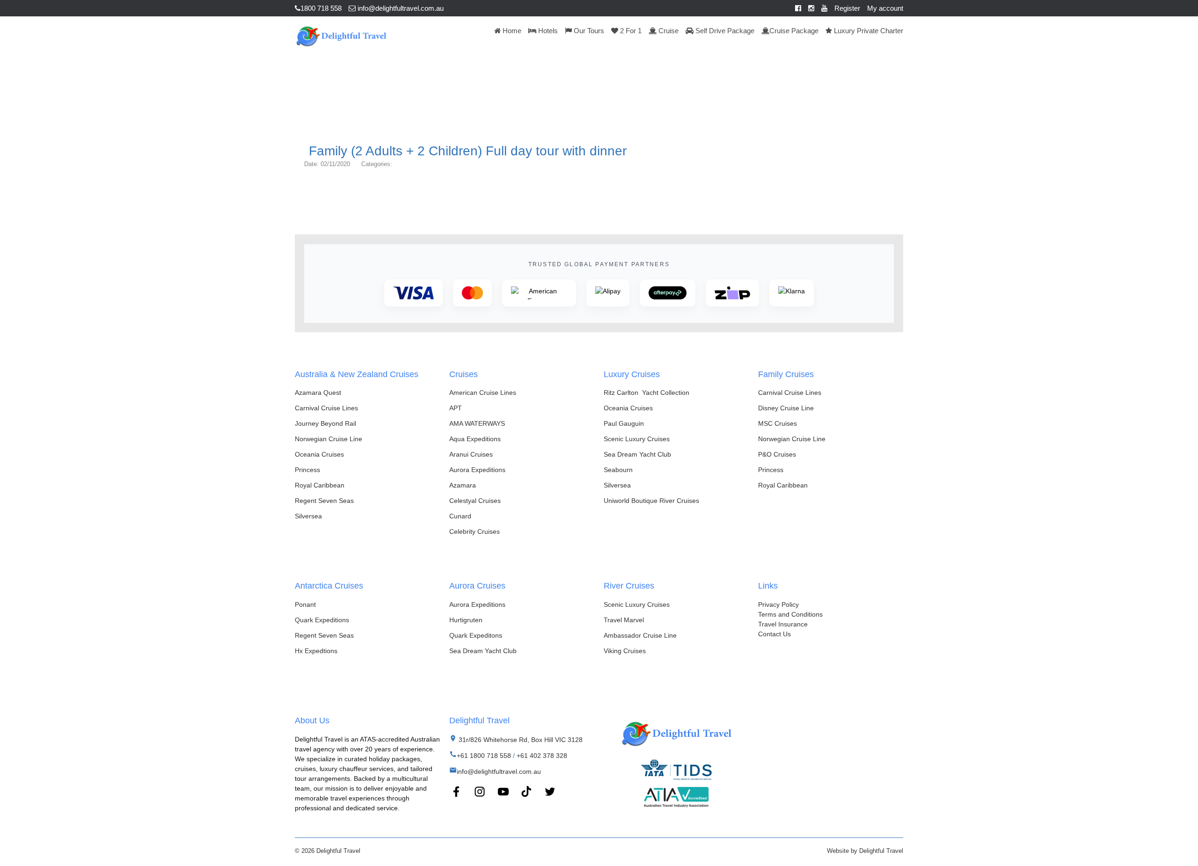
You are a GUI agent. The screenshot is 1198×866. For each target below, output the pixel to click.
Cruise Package (793, 31)
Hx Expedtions (316, 651)
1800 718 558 (321, 8)
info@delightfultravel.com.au (400, 8)
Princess (307, 469)
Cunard (460, 516)
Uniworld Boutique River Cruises (651, 500)
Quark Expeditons (475, 635)
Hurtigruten (465, 620)
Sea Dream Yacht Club (637, 454)
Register (847, 8)
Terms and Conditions (790, 614)
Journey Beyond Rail (325, 423)
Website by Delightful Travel (865, 850)
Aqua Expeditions (475, 439)
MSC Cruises (777, 423)
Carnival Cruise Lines (326, 408)
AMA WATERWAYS (477, 423)
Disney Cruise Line (786, 408)
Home (511, 31)
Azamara (462, 485)
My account (885, 8)
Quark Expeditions (322, 620)
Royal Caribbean (319, 485)
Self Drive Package (724, 31)
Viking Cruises (625, 651)
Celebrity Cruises (474, 531)
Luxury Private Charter (867, 31)
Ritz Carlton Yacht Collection (646, 392)
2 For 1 (630, 31)
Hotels (547, 31)
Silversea (308, 516)
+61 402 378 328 (542, 755)
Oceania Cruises (319, 454)
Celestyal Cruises (475, 500)
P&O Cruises (777, 454)
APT (455, 408)
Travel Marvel (624, 620)
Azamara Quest (318, 392)
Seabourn (618, 469)
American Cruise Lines (482, 392)
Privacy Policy (778, 604)
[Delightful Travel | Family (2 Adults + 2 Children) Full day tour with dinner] (341, 35)
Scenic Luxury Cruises (637, 439)
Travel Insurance (783, 624)
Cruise (668, 31)
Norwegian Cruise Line (328, 439)
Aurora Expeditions (477, 469)
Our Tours (588, 31)
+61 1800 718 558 (484, 755)
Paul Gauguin (624, 423)
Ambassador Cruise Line (640, 635)
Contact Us (774, 634)
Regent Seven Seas (324, 500)
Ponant (305, 604)
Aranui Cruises (471, 454)
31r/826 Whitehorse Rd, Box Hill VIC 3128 (520, 739)
